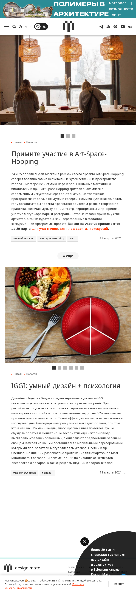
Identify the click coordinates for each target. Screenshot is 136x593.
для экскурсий (96, 229)
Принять (119, 584)
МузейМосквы (24, 238)
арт (73, 238)
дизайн (48, 472)
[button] (84, 541)
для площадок (71, 229)
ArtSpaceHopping (52, 238)
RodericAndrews (25, 472)
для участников (45, 229)
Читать (18, 142)
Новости (31, 142)
